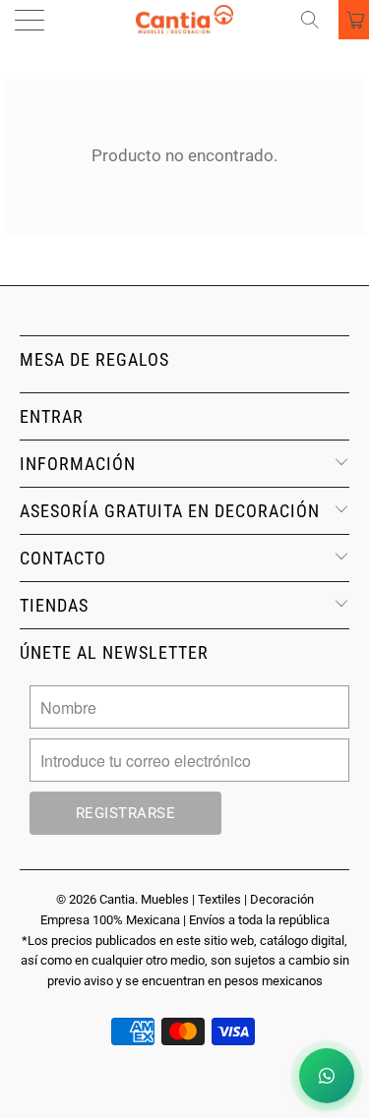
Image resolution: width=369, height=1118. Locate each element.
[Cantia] (184, 19)
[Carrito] (353, 19)
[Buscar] (317, 20)
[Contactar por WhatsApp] (326, 1075)
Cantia (117, 899)
